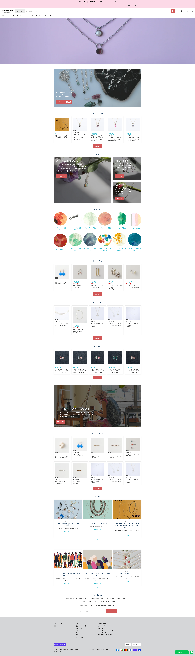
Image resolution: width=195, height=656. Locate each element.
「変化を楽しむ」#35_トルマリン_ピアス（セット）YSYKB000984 (79, 370)
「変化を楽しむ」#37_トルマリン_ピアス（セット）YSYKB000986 (114, 370)
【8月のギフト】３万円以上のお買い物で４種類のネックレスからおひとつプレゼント (127, 525)
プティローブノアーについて (105, 630)
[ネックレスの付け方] (127, 559)
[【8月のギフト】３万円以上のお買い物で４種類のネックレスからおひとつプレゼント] (127, 509)
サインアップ (111, 611)
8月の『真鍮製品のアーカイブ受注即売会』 (68, 524)
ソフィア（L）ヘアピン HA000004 (114, 457)
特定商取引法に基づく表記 (105, 635)
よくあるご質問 (102, 626)
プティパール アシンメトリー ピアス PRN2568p (133, 286)
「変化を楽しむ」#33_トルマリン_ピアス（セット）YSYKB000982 (61, 370)
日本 (137, 5)
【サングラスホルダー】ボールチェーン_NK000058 (97, 325)
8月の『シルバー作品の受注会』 (97, 523)
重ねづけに (20, 16)
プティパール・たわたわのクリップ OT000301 (61, 457)
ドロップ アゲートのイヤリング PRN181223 (62, 283)
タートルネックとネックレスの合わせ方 (97, 574)
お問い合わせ (53, 16)
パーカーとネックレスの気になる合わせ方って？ (68, 574)
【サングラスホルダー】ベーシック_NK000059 (115, 324)
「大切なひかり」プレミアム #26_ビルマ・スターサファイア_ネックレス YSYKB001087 (133, 138)
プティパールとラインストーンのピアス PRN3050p (115, 287)
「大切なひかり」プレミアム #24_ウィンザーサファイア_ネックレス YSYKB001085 (115, 138)
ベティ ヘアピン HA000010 (77, 482)
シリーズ (30, 16)
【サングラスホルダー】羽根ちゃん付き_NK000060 (133, 325)
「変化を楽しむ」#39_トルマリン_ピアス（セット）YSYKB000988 (132, 370)
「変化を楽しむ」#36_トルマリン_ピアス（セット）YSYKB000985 (97, 370)
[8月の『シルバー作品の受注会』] (97, 509)
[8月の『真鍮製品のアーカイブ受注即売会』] (68, 509)
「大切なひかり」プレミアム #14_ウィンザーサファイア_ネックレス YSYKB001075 (79, 136)
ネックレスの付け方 (127, 573)
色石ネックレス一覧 (8, 16)
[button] (4, 41)
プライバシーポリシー (104, 632)
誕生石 (38, 16)
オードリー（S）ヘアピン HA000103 (61, 482)
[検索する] (173, 11)
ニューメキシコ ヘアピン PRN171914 (133, 455)
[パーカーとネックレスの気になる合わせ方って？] (68, 559)
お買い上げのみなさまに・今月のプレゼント (61, 136)
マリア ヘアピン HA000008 (95, 457)
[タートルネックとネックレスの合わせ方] (97, 559)
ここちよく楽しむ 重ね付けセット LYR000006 (62, 324)
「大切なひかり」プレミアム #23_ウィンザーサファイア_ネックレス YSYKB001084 (97, 138)
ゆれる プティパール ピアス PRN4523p (97, 286)
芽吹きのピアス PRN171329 (77, 286)
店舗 (45, 16)
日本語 (128, 5)
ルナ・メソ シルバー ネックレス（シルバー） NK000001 (79, 331)
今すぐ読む (67, 531)
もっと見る (97, 146)
